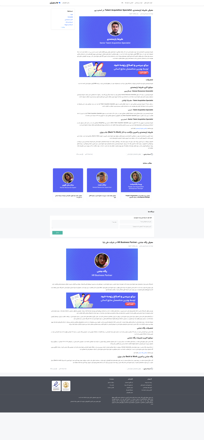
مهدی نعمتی (142, 246)
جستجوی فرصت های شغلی (146, 385)
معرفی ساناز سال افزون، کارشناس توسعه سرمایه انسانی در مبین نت (68, 196)
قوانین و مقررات (110, 387)
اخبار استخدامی (69, 20)
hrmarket (70, 17)
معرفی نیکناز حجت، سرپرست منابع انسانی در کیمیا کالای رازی (102, 196)
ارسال (57, 233)
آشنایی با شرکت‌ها (129, 3)
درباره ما (112, 379)
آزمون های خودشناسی (147, 387)
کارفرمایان (130, 379)
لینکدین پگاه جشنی (142, 353)
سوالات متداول (111, 382)
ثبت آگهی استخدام (129, 382)
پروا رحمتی (142, 14)
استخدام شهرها (69, 25)
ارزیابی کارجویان (130, 387)
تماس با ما (112, 385)
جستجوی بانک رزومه (128, 385)
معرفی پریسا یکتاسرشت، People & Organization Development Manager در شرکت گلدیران (138, 196)
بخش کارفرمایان (65, 3)
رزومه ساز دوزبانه (148, 382)
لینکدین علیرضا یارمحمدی (141, 128)
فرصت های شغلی (148, 3)
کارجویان (150, 379)
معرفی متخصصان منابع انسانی (134, 154)
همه (72, 15)
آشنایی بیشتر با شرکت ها (147, 390)
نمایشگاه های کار (129, 390)
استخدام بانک (69, 22)
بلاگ (122, 3)
